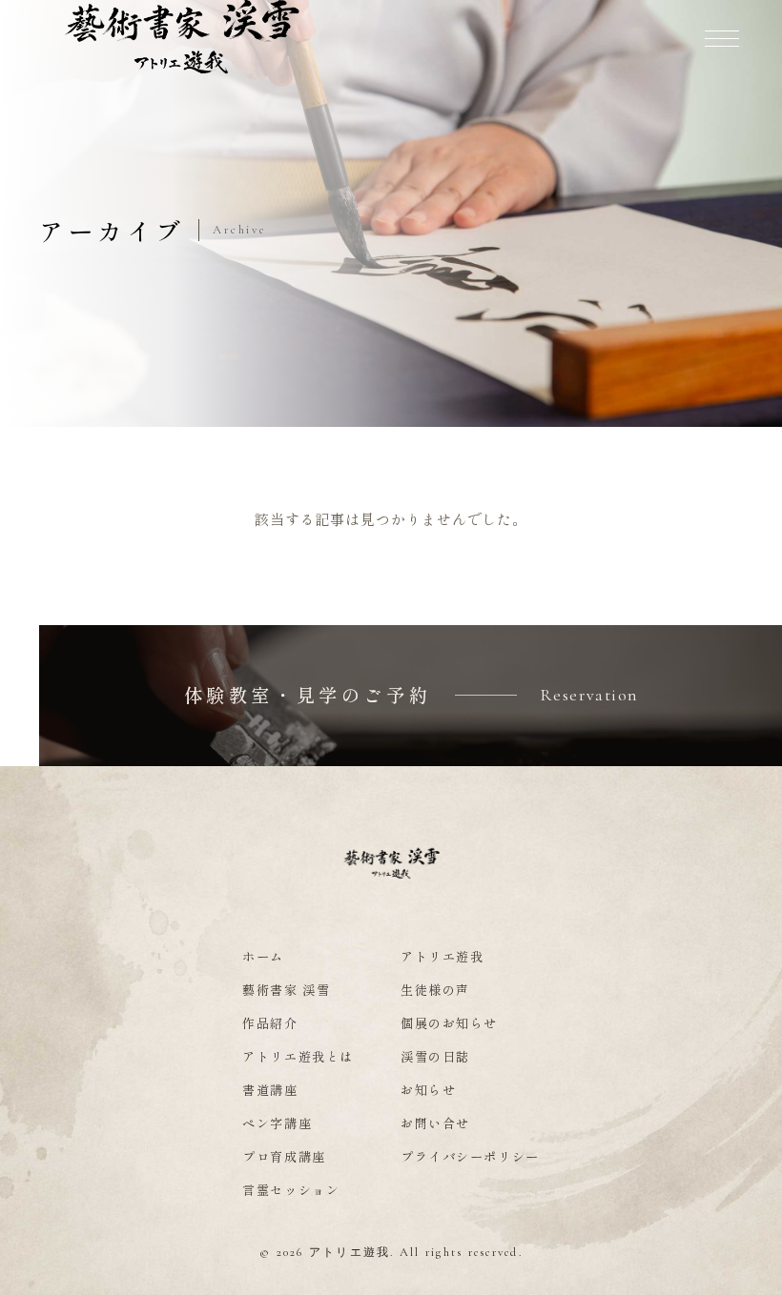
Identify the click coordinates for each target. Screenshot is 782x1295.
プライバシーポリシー (470, 1156)
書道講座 (270, 1090)
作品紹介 (270, 1023)
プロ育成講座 (283, 1156)
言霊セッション (291, 1190)
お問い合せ (435, 1123)
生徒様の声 (435, 990)
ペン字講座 (277, 1123)
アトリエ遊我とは (298, 1056)
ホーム (263, 956)
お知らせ (428, 1090)
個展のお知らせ (449, 1023)
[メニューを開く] (722, 38)
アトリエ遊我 (442, 956)
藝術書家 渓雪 (286, 990)
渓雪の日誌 (435, 1056)
